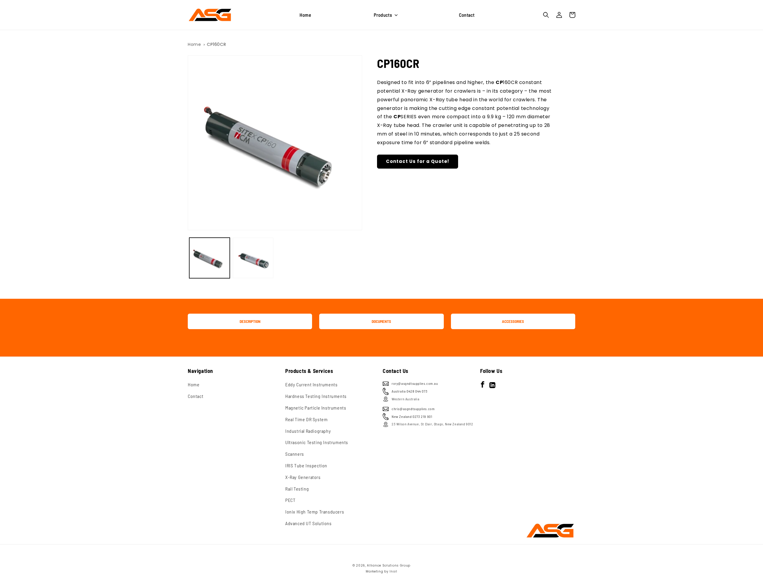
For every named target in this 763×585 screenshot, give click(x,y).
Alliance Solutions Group (388, 565)
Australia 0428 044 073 (409, 391)
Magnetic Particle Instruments (315, 407)
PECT (290, 500)
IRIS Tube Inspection (306, 465)
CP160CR (216, 44)
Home (194, 44)
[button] (385, 15)
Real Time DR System (306, 419)
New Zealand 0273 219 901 (412, 416)
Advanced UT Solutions (308, 523)
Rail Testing (297, 488)
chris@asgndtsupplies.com (413, 409)
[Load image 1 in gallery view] (209, 258)
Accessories (513, 321)
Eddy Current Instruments (311, 384)
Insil (393, 571)
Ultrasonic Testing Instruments (316, 442)
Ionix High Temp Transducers (314, 511)
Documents (381, 321)
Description (250, 321)
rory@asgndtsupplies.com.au (415, 383)
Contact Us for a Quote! (417, 161)
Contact (195, 396)
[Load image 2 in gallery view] (253, 258)
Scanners (294, 454)
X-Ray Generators (303, 477)
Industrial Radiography (308, 431)
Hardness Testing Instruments (316, 396)
